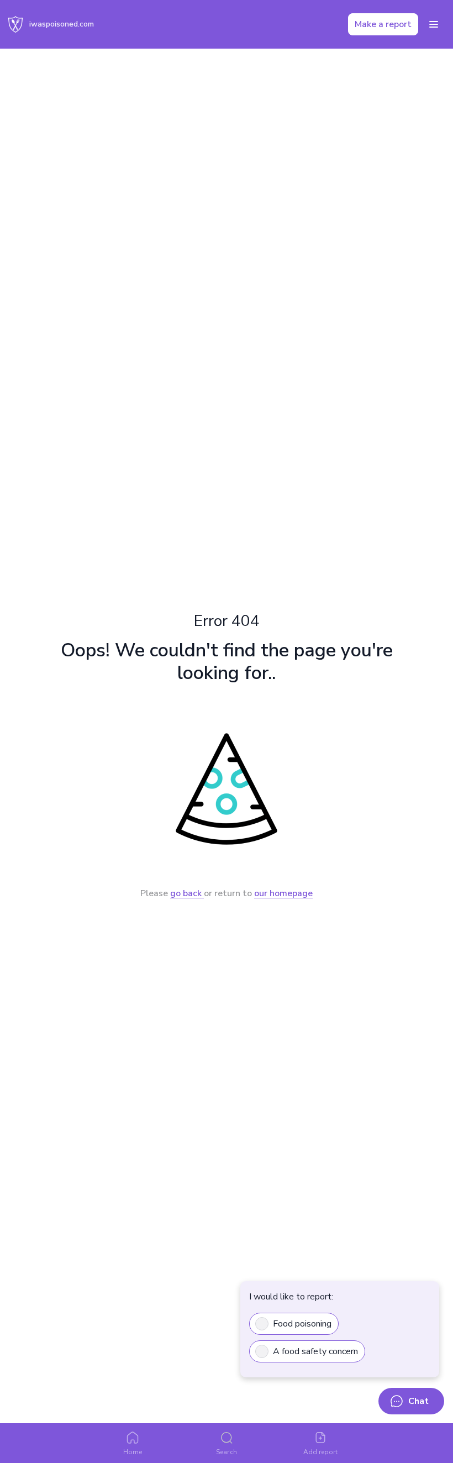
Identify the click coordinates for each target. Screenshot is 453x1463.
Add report (320, 1452)
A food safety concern (315, 1351)
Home (132, 1452)
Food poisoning (302, 1324)
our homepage (283, 893)
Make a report (383, 24)
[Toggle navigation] (434, 24)
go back (187, 893)
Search (226, 1452)
